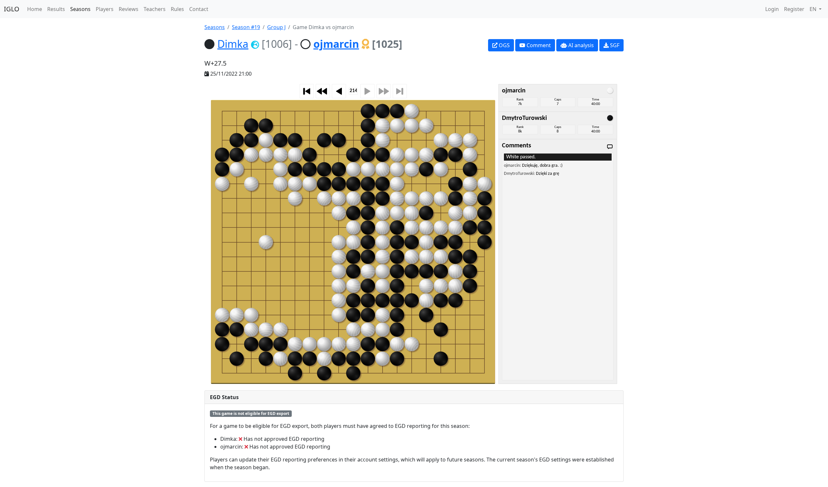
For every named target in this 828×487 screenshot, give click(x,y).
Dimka (232, 44)
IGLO (11, 9)
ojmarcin (336, 44)
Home (34, 9)
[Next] (367, 91)
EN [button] (814, 9)
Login (772, 9)
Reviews (128, 9)
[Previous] (339, 91)
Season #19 (246, 27)
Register (794, 9)
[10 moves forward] (383, 91)
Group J (276, 27)
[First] (307, 91)
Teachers (155, 9)
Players (105, 9)
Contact (198, 9)
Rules (177, 9)
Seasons (80, 9)
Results (56, 9)
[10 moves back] (323, 91)
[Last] (400, 91)
